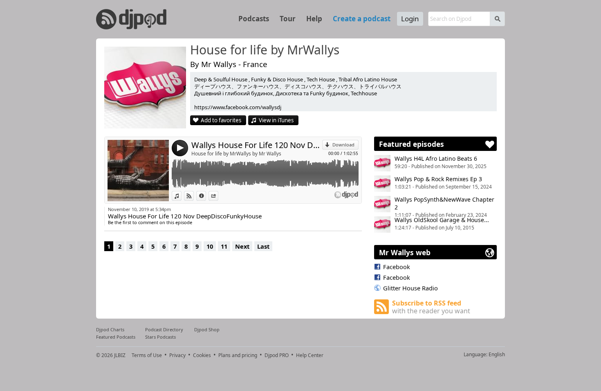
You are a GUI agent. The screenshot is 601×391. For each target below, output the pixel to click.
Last (263, 246)
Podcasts (253, 18)
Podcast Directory (164, 329)
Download (343, 145)
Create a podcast (361, 18)
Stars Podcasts (160, 337)
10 (209, 246)
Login (410, 18)
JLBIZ (120, 355)
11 (224, 246)
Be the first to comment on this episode (150, 222)
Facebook (396, 266)
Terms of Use (147, 355)
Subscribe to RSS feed (431, 307)
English (497, 354)
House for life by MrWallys (264, 50)
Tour (288, 18)
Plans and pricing (237, 355)
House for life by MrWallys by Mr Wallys (236, 153)
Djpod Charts (110, 329)
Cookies (202, 355)
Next (242, 246)
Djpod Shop (207, 329)
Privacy (177, 355)
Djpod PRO (277, 355)
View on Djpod (193, 196)
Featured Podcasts (115, 337)
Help (314, 18)
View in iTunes (276, 120)
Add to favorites (221, 120)
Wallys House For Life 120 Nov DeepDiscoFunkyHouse (256, 145)
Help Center (309, 355)
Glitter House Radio (410, 288)
